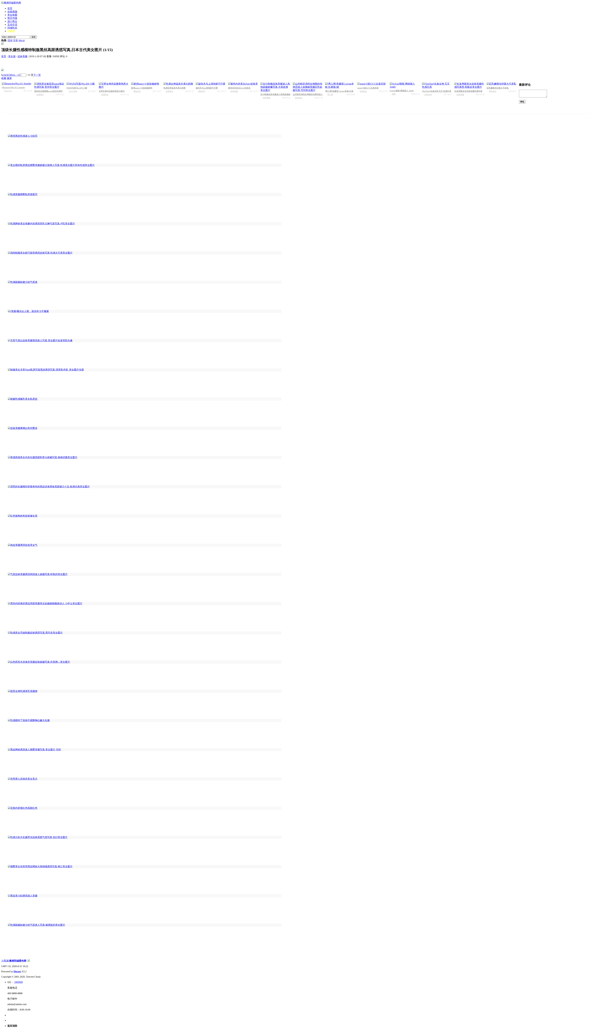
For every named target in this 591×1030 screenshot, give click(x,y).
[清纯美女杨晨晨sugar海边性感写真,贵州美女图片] (49, 85)
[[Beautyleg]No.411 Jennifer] (17, 83)
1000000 (18, 982)
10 (13, 75)
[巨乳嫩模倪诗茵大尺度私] (502, 84)
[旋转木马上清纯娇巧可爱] (211, 84)
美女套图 (12, 15)
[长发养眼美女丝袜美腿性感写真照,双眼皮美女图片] (469, 85)
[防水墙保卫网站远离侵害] (29, 960)
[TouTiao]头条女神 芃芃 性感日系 (436, 91)
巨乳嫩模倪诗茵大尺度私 (498, 88)
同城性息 (12, 27)
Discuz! (17, 971)
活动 (10, 40)
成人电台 (12, 21)
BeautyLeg (8, 91)
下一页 (37, 75)
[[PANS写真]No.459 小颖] (81, 84)
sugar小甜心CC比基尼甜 (368, 88)
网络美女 (137, 91)
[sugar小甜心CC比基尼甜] (372, 84)
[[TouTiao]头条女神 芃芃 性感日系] (437, 85)
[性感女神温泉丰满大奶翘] (178, 84)
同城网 (11, 31)
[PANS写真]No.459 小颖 (76, 88)
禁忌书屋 (12, 18)
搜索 (34, 37)
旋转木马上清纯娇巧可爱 (207, 88)
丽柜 (394, 94)
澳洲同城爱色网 (17, 960)
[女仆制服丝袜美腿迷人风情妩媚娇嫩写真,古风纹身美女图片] (275, 87)
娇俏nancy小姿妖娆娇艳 (141, 88)
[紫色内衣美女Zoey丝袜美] (243, 84)
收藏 (3, 78)
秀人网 (330, 95)
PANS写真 (73, 91)
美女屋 (12, 56)
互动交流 (12, 24)
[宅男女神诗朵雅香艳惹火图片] (114, 85)
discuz (22, 40)
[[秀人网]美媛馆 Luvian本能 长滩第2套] (340, 85)
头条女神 (428, 95)
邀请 (9, 78)
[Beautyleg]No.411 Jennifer (13, 87)
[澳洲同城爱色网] (11, 2)
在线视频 (12, 11)
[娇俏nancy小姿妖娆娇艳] (146, 84)
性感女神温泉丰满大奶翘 (174, 88)
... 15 (17, 75)
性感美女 (40, 95)
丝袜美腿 (22, 56)
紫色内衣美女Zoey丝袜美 (239, 88)
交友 (15, 40)
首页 (9, 8)
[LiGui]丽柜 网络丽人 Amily (402, 91)
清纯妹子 (201, 91)
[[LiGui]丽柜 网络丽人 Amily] (405, 85)
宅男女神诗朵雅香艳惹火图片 (112, 91)
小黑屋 (5, 960)
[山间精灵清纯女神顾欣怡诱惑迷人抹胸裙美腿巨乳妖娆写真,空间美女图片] (308, 87)
